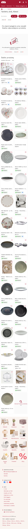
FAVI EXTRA (7, 501)
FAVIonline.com (6, 516)
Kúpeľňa (5, 450)
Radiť (15, 16)
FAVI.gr (4, 525)
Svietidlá (5, 438)
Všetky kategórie (20, 6)
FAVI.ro (13, 521)
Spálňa (23, 450)
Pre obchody (7, 499)
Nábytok (3, 6)
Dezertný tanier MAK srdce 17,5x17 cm (11, 122)
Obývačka (14, 450)
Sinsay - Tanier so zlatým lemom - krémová (12, 276)
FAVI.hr (23, 521)
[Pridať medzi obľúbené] (25, 86)
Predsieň (14, 461)
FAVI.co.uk (14, 523)
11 (12, 64)
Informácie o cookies (9, 505)
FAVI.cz (4, 521)
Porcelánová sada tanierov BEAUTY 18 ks (12, 79)
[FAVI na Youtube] (10, 482)
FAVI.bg (19, 523)
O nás (5, 488)
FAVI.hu (18, 521)
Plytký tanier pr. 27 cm (7, 408)
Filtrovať (23, 16)
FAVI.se (9, 523)
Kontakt (6, 473)
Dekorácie (9, 6)
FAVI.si (8, 525)
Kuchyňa (23, 438)
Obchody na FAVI (8, 491)
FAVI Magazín (7, 497)
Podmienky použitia (9, 503)
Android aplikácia (9, 511)
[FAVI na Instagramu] (7, 482)
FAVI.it (4, 523)
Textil (14, 6)
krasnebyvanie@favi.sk (11, 471)
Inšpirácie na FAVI (8, 495)
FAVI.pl (9, 521)
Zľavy (23, 461)
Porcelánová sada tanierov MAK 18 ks (11, 100)
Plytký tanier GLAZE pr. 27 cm (9, 144)
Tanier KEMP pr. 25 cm (21, 166)
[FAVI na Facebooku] (4, 482)
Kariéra (5, 475)
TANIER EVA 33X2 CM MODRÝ (9, 320)
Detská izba (5, 462)
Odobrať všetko (8, 51)
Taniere (9, 9)
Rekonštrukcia (14, 438)
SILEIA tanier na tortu (6, 386)
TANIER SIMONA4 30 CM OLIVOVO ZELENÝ (12, 254)
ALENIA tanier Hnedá (20, 144)
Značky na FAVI (8, 493)
